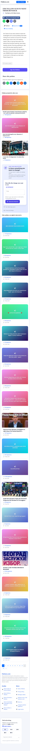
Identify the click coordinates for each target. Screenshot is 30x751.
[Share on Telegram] (18, 83)
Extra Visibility (9, 28)
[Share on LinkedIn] (25, 83)
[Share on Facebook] (11, 83)
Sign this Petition (15, 70)
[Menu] (27, 2)
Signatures (17, 26)
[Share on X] (7, 21)
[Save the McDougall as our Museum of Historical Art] (15, 128)
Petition (7, 26)
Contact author (8, 63)
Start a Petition (21, 2)
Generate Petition (13, 201)
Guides (4, 686)
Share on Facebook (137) (12, 18)
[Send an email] (11, 21)
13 (3, 668)
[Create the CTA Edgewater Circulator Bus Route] (15, 151)
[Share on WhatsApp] (4, 21)
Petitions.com (5, 2)
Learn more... (7, 726)
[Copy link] (14, 21)
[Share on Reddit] (21, 83)
